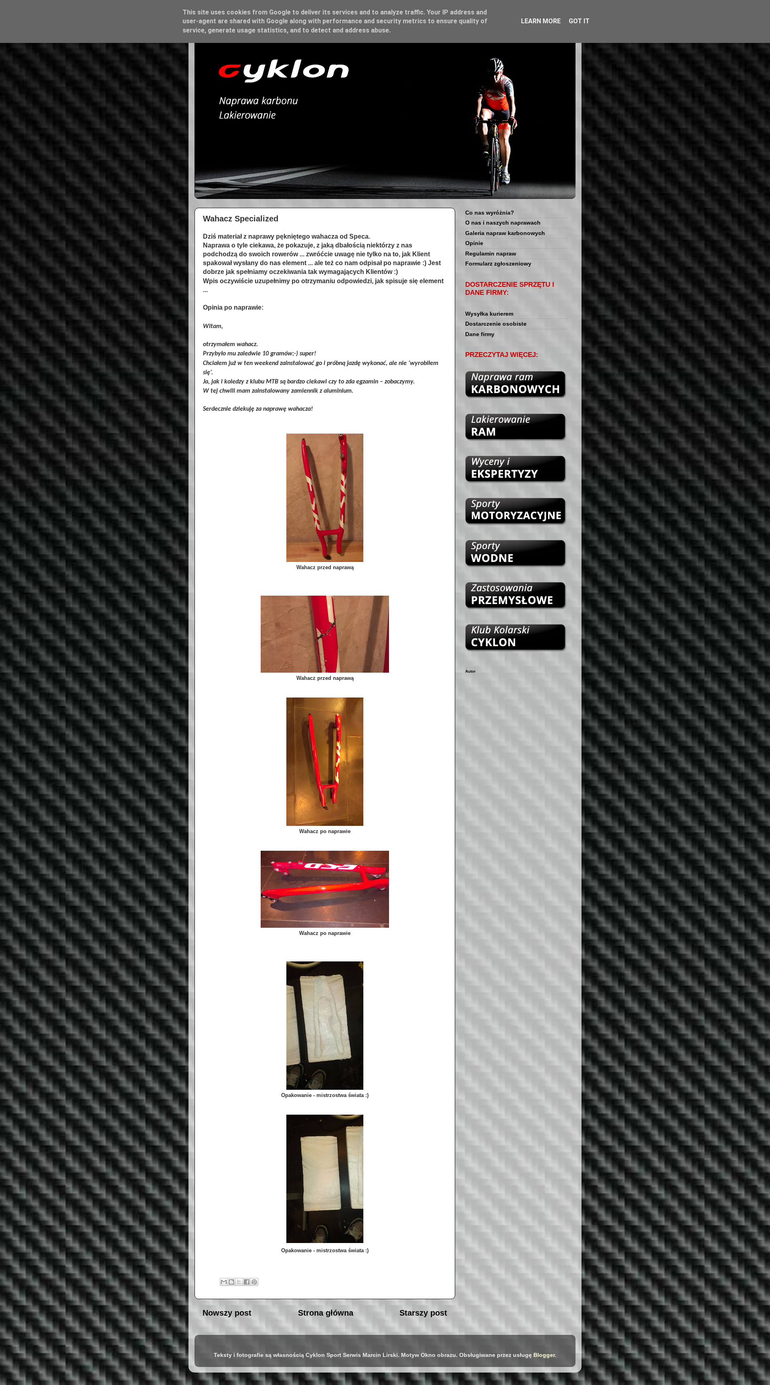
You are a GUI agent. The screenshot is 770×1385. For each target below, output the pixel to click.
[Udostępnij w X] (239, 1282)
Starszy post (423, 1312)
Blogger (544, 1355)
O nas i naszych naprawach (503, 222)
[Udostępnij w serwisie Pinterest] (254, 1282)
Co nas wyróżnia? (489, 212)
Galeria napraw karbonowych (505, 233)
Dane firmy (479, 334)
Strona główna (325, 1312)
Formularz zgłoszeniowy (498, 263)
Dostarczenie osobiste (496, 323)
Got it (579, 21)
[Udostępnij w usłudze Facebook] (247, 1282)
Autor (470, 671)
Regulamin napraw (490, 253)
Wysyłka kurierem (489, 313)
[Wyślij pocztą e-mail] (224, 1282)
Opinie (474, 243)
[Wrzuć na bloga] (231, 1282)
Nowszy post (227, 1312)
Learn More (541, 21)
